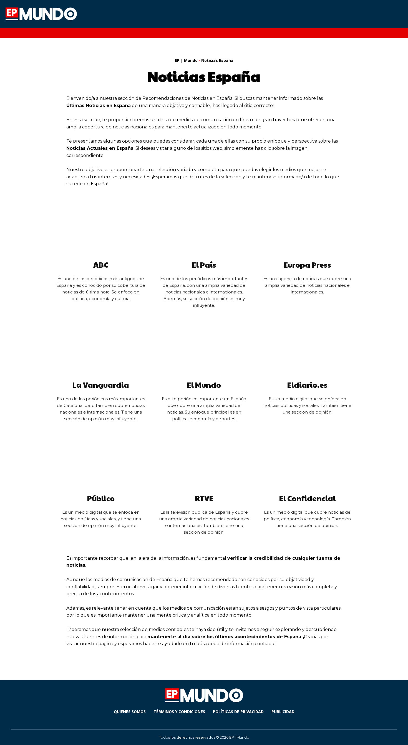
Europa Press (307, 264)
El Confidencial (307, 498)
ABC (100, 264)
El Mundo (204, 384)
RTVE (204, 498)
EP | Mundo (186, 60)
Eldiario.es (307, 384)
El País (204, 264)
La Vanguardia (100, 384)
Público (101, 498)
